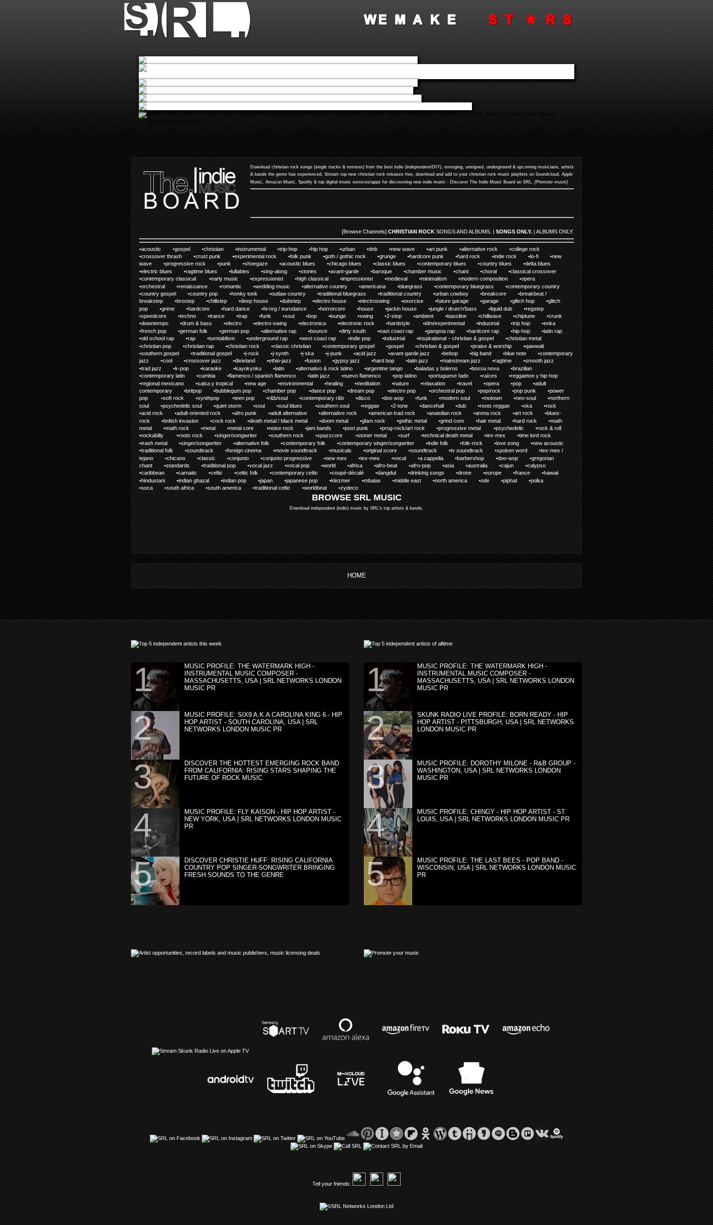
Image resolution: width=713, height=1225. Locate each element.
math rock (177, 428)
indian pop (234, 480)
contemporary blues (442, 263)
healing (334, 383)
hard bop (383, 361)
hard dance (236, 309)
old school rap (157, 338)
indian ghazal (193, 480)
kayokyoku (248, 368)
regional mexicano (162, 383)
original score (381, 450)
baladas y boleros (437, 368)
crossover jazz (203, 361)
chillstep (217, 301)
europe (493, 473)
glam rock (373, 421)
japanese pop (302, 480)
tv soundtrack (467, 450)
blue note (515, 353)
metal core (242, 428)
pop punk (525, 391)
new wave (403, 249)
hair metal (489, 421)
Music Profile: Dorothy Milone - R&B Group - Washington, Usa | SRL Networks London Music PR (496, 770)
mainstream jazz (461, 361)
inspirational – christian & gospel (456, 338)
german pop (235, 331)
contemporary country (533, 286)
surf (404, 435)
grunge (387, 256)
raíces (489, 376)
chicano (176, 458)
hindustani (153, 480)
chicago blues (345, 263)
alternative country (325, 286)
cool (167, 361)
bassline (457, 316)
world (329, 465)
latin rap (553, 331)
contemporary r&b (322, 398)
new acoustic (548, 443)
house (366, 309)
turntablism (222, 338)
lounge (338, 316)
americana (373, 286)
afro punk (245, 413)
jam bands (319, 428)
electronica (313, 323)
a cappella (431, 458)
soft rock (173, 398)
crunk (556, 316)
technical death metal (447, 435)
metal (209, 428)
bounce (318, 331)
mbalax (372, 480)
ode (485, 480)
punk (225, 263)
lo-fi (534, 256)
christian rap (199, 346)
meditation (368, 383)
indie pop (360, 338)
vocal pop (298, 465)
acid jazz (366, 353)
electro (234, 323)
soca (147, 488)
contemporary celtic (295, 473)
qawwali (534, 346)
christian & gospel (438, 346)
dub (461, 406)
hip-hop (521, 331)
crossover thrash (161, 256)
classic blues (390, 263)
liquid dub (501, 309)
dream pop (362, 391)
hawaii (551, 473)
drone (464, 473)
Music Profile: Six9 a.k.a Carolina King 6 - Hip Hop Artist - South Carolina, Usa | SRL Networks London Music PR (263, 722)
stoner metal (372, 435)
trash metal (154, 443)
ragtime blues (201, 271)
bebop (450, 353)
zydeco (349, 488)
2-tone (400, 406)
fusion (314, 361)
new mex (336, 458)
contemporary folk (304, 443)
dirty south (353, 331)
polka (537, 480)
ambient (424, 316)
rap (191, 338)
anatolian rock (445, 413)
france (522, 473)
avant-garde (344, 271)
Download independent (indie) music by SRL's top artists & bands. (356, 508)
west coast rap (318, 338)
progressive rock (185, 263)
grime (168, 309)
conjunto (239, 458)
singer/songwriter (236, 435)
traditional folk (157, 450)
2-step (394, 316)
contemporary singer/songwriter (376, 443)
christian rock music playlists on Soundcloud (514, 174)
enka (549, 323)
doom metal (334, 421)
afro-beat (386, 465)
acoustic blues (298, 263)
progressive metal (460, 428)
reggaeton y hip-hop (534, 376)
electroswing (374, 301)
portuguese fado (449, 376)
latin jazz (418, 361)
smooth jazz (539, 361)
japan (266, 480)
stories (309, 271)
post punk (356, 428)
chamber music (423, 271)
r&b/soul (278, 398)
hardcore (199, 309)
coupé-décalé (348, 473)
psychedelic (510, 428)
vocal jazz (261, 465)
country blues (496, 263)
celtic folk (247, 473)
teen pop (244, 398)
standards (178, 465)
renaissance (193, 286)
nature (401, 383)
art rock (524, 413)
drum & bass (197, 323)
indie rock (505, 256)
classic (207, 458)
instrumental (251, 249)
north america (451, 480)
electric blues (156, 271)
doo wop (394, 398)
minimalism (434, 278)
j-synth (281, 353)
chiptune (525, 316)
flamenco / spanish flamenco (262, 376)
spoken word (512, 450)
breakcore (494, 294)
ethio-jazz (281, 361)
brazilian (522, 368)
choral (489, 271)
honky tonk (244, 294)
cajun (507, 465)
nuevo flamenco (362, 376)
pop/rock (490, 391)
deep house (254, 301)
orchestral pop (448, 391)
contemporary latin (163, 376)
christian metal (524, 338)
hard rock (468, 256)
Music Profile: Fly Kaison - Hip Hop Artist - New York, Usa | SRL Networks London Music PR (262, 819)
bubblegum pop (233, 391)
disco (363, 398)
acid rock (152, 413)
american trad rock (393, 413)
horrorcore (332, 309)
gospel (182, 249)
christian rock (243, 346)
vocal (399, 458)
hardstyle (399, 323)
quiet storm (228, 406)
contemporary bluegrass (465, 286)
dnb (373, 249)
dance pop (323, 391)
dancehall (432, 406)
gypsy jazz (347, 361)
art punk (438, 249)
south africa (180, 488)
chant (462, 271)
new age (256, 383)
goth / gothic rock (345, 256)
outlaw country (288, 294)
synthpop (209, 398)
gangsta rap (441, 331)
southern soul (333, 406)
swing (366, 316)
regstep (535, 309)
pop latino (405, 376)
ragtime (503, 361)
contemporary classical (169, 278)
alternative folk (252, 443)
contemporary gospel (349, 346)
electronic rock (357, 323)
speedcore (153, 316)
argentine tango (384, 368)
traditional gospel (212, 353)
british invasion (180, 421)
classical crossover (533, 271)
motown (493, 398)
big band (481, 353)
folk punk (300, 256)
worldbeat (315, 488)
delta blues (538, 263)
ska (527, 406)
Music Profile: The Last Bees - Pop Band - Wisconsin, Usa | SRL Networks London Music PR (496, 867)
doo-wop (508, 458)
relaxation (433, 383)
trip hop (521, 323)
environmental (296, 383)
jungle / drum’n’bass (453, 309)
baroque (382, 271)
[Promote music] (551, 182)
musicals (341, 450)
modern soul (455, 398)
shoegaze (256, 263)
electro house (330, 301)
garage (490, 301)
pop (517, 383)
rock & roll (549, 428)
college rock (525, 249)
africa (355, 465)
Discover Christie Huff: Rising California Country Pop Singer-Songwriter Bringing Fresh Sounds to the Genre (259, 867)
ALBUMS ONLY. (555, 231)
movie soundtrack (296, 450)
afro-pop (421, 465)
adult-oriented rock (199, 413)
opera (528, 278)
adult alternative (288, 413)
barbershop (470, 458)
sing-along (275, 271)
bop (312, 316)
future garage (453, 301)
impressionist (357, 278)
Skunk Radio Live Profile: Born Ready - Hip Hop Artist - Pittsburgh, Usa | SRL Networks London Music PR (495, 722)
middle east (407, 480)
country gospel (158, 294)
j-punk (334, 353)
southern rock (287, 435)
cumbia (206, 376)
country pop (204, 294)
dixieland (245, 361)
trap (242, 316)
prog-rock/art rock (403, 428)
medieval (397, 278)
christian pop (156, 346)
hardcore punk (426, 256)
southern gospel (160, 353)
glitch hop (523, 301)
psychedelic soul (182, 406)
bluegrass (410, 286)
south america (224, 488)
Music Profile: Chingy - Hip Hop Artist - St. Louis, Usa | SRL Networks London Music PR (493, 815)
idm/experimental (445, 323)
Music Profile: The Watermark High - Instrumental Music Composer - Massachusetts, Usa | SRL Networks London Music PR (262, 677)
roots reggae (495, 406)
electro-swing (271, 323)
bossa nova (485, 368)
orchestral (153, 286)
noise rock (281, 428)
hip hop (319, 249)
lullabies (240, 271)
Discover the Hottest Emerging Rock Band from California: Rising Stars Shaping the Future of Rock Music (261, 770)
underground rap (268, 338)
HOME (356, 575)
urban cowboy (452, 294)
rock (551, 406)
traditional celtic (273, 488)
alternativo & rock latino (325, 368)
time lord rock (535, 435)
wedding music (272, 286)
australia (477, 465)
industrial (488, 323)
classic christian (292, 346)
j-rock (252, 353)
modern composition (484, 278)
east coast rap (396, 331)
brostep (185, 301)
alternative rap (279, 331)
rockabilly (153, 435)
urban (348, 249)
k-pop (182, 368)
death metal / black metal (278, 421)
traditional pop (219, 465)
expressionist (267, 278)
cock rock (224, 421)
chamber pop (281, 391)
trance (217, 316)
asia (449, 465)
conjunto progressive (287, 458)
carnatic (187, 473)
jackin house (402, 309)
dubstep (291, 301)
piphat (510, 480)
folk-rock (472, 443)
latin (279, 368)
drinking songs (427, 473)
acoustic (151, 249)
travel (465, 383)
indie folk (438, 443)
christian (214, 249)
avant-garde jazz (410, 353)
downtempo (154, 323)
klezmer (340, 480)
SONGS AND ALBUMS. (463, 231)
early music (224, 278)
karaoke (212, 368)
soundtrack (200, 450)
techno (188, 316)
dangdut (386, 473)
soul (289, 316)
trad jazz (151, 368)
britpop (194, 391)
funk (266, 316)
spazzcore (330, 435)
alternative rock (479, 249)
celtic (217, 473)
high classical (312, 278)
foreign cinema (244, 450)
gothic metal (413, 421)
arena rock (488, 413)
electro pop (403, 391)
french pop (153, 331)
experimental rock (255, 256)
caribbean (152, 473)
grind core (452, 421)
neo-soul (526, 398)
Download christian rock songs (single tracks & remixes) (307, 167)
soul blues (291, 406)
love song (507, 443)
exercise (413, 301)
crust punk (208, 256)
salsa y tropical (215, 383)
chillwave (491, 316)
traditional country (400, 294)
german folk (194, 331)
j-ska (308, 353)
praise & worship (492, 346)
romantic (231, 286)
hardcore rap (484, 331)
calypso (536, 465)
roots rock (190, 435)
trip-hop (288, 249)
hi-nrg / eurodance (285, 309)
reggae (371, 406)
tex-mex (495, 435)
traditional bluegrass (342, 294)
